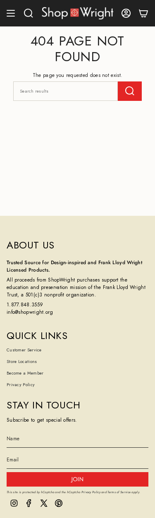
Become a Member (25, 373)
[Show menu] (10, 13)
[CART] (143, 13)
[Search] (130, 91)
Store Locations (22, 361)
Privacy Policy (21, 385)
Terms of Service (119, 492)
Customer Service (24, 350)
